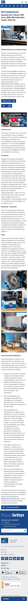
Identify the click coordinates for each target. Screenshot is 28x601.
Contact (5, 552)
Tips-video (14, 71)
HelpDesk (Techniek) (8, 554)
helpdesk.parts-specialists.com (10, 499)
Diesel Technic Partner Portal (9, 84)
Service (3, 565)
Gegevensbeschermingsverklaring (13, 595)
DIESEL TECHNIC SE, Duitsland (11, 579)
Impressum (3, 595)
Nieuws (5, 549)
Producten (5, 563)
